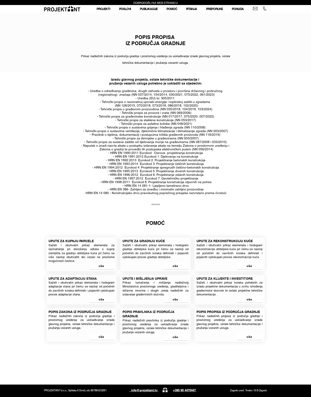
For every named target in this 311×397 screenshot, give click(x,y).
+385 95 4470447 (185, 390)
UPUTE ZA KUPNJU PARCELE (71, 241)
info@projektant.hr (143, 390)
